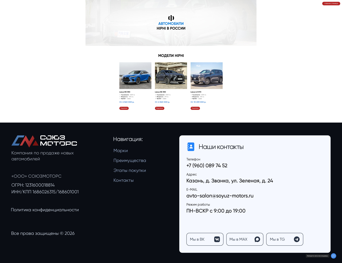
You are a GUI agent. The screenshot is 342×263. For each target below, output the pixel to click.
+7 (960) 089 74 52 (206, 165)
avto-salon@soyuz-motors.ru (220, 196)
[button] (45, 209)
